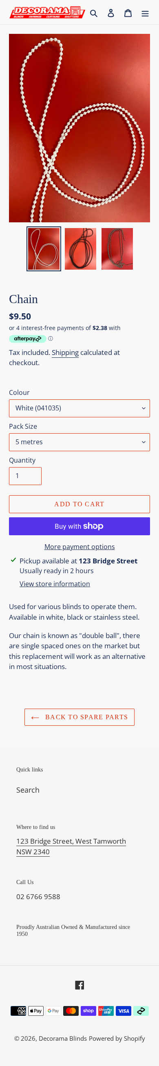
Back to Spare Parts (85, 717)
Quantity (22, 460)
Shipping (65, 352)
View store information (55, 583)
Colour (19, 392)
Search (28, 790)
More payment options (79, 546)
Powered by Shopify (117, 1038)
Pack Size (23, 426)
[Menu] (145, 12)
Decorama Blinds (63, 1038)
